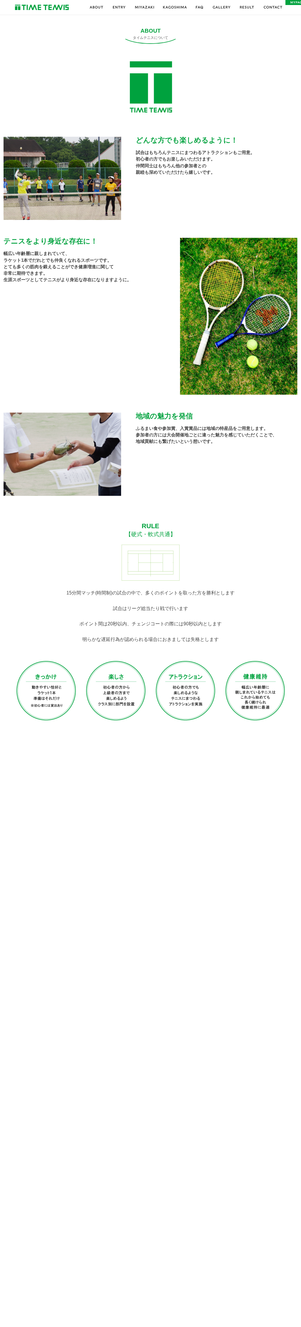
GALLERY (221, 7)
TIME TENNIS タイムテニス (42, 7)
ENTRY (119, 7)
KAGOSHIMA (175, 7)
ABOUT (96, 7)
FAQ (199, 7)
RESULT (247, 7)
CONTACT (272, 7)
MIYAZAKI (144, 7)
